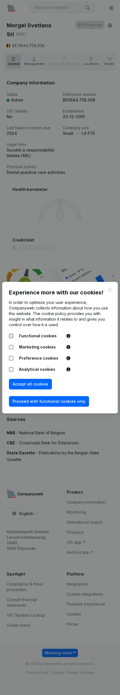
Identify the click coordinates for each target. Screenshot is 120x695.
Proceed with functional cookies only (49, 401)
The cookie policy (49, 313)
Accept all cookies (30, 384)
